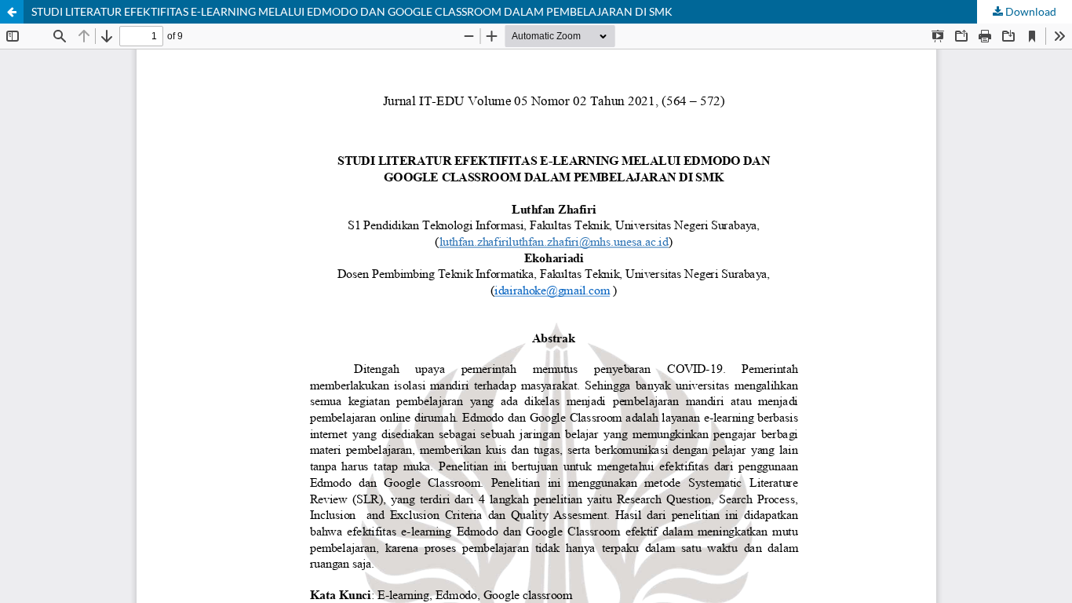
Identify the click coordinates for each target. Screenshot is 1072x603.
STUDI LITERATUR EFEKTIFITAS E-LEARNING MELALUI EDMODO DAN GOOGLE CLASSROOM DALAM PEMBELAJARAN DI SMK (352, 11)
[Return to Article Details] (12, 12)
